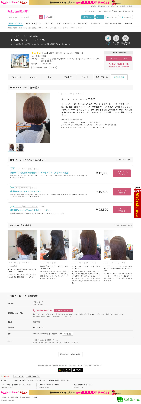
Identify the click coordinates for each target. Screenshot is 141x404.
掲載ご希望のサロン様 (126, 11)
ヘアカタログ (82, 23)
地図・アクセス (102, 77)
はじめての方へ (90, 11)
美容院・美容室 (12, 28)
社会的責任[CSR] (25, 397)
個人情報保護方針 (13, 397)
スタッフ (85, 77)
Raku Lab (128, 23)
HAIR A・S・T (42, 28)
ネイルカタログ (96, 23)
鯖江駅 (34, 28)
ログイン (100, 17)
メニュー (33, 77)
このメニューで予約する (122, 173)
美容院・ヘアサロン (15, 23)
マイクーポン (113, 17)
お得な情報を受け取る (110, 11)
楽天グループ (114, 6)
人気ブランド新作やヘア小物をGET (49, 385)
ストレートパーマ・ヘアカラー (67, 28)
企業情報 (3, 397)
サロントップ (16, 77)
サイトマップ (63, 365)
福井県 (20, 28)
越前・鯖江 (27, 28)
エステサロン (48, 23)
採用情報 (34, 397)
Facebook (96, 365)
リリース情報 (87, 365)
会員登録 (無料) (87, 17)
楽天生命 (122, 6)
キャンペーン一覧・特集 (113, 23)
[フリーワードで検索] (41, 17)
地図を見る (67, 334)
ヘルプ (99, 11)
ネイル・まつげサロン (33, 23)
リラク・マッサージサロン (66, 23)
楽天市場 (129, 6)
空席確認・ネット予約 (118, 59)
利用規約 (55, 365)
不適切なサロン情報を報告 (70, 354)
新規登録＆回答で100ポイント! (100, 6)
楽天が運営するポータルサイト (83, 385)
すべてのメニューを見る (123, 159)
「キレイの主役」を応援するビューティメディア (16, 385)
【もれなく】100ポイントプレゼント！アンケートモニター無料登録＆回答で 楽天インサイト (42, 380)
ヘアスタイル (68, 77)
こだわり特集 (52, 28)
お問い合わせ (72, 365)
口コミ (50, 77)
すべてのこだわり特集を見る (122, 225)
